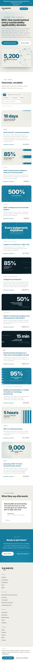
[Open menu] (30, 8)
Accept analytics (8, 658)
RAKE (3, 587)
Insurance (6, 97)
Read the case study (10, 43)
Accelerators (5, 580)
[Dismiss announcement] (31, 3)
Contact (4, 640)
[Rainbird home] (6, 8)
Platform (4, 577)
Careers (4, 635)
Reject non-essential (22, 658)
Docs (3, 585)
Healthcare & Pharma (7, 602)
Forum (3, 620)
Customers (4, 612)
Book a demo (24, 8)
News (3, 637)
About (3, 630)
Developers (5, 582)
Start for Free (5, 617)
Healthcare (22, 97)
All (4, 94)
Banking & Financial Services (14, 94)
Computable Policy (7, 605)
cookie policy (5, 654)
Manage (3, 660)
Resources (4, 615)
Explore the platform (23, 553)
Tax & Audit (14, 97)
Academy (4, 622)
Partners (4, 632)
